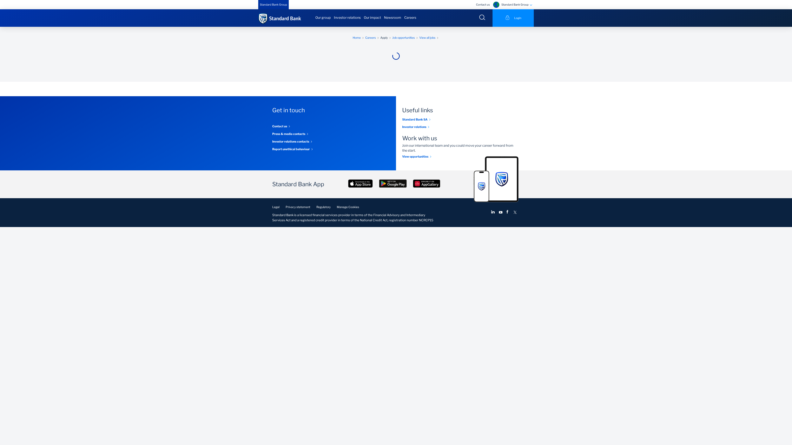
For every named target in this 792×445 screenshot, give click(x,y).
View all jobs (427, 37)
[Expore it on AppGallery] (426, 184)
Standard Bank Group (273, 4)
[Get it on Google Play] (393, 184)
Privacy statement (298, 207)
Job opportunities (403, 37)
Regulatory (323, 207)
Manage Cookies (348, 207)
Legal (275, 207)
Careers (410, 18)
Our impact (372, 18)
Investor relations (347, 18)
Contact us (483, 4)
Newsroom (392, 18)
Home (357, 37)
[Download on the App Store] (360, 184)
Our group (323, 18)
